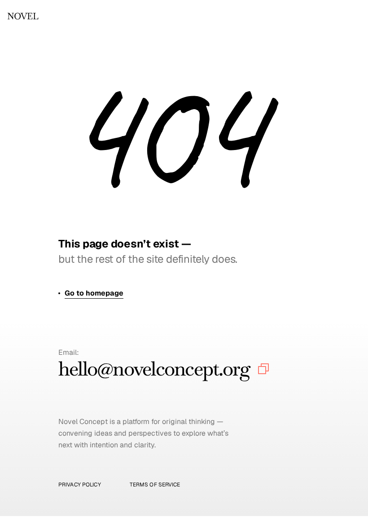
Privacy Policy (79, 484)
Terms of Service (155, 484)
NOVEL (22, 16)
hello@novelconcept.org (154, 368)
